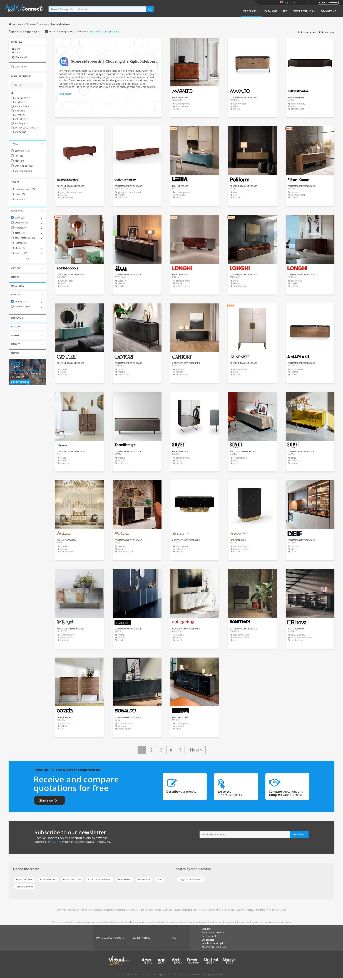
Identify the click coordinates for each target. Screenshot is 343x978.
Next (196, 750)
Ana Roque (21, 123)
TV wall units (144, 879)
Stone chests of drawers (100, 879)
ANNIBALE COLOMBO (26, 127)
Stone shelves (125, 879)
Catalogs (270, 11)
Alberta (19, 110)
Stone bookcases (48, 879)
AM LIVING (21, 119)
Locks (159, 879)
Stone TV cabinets (25, 879)
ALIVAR (19, 115)
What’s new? (20, 66)
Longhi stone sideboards (191, 879)
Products (250, 11)
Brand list (206, 928)
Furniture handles (24, 886)
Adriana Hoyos (23, 106)
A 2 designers (22, 98)
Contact (195, 132)
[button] (27, 76)
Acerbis (19, 102)
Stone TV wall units (72, 879)
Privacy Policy (56, 842)
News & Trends (303, 11)
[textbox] (97, 9)
